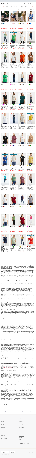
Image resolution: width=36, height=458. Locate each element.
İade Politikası (21, 424)
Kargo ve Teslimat (22, 426)
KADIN (7, 6)
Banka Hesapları (4, 438)
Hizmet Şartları (21, 427)
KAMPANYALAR (4, 429)
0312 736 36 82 (21, 436)
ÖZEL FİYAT (26, 6)
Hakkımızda (33, 452)
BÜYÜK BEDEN (21, 6)
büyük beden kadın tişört (7, 367)
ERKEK (11, 6)
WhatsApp (20, 437)
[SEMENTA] (4, 3)
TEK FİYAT (31, 6)
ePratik (10, 454)
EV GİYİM (15, 6)
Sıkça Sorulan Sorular (22, 429)
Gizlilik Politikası (21, 423)
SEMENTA (4, 454)
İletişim (20, 420)
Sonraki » (20, 256)
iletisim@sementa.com (22, 440)
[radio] (2, 23)
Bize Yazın (20, 439)
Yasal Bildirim (21, 421)
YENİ (3, 6)
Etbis (2, 439)
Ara (27, 452)
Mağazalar (3, 435)
